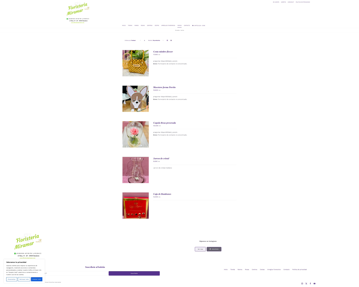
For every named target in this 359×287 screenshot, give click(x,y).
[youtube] (314, 283)
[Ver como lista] (171, 40)
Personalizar (12, 279)
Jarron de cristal (161, 158)
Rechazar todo (24, 279)
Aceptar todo (36, 279)
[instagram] (302, 283)
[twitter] (306, 283)
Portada (177, 30)
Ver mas (200, 249)
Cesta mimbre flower (163, 51)
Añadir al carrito (132, 62)
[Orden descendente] (144, 40)
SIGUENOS (215, 249)
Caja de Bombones (162, 194)
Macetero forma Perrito (164, 87)
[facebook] (310, 283)
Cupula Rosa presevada (164, 123)
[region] (24, 271)
